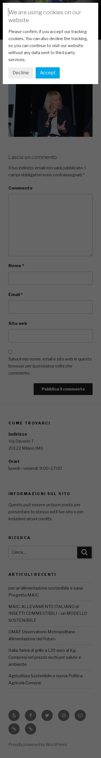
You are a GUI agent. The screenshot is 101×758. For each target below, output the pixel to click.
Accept (48, 72)
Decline (21, 72)
